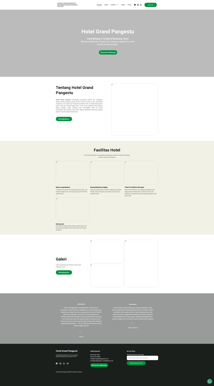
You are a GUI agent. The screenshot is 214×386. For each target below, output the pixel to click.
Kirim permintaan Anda (136, 363)
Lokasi (123, 5)
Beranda (99, 5)
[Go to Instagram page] (138, 5)
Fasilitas (113, 5)
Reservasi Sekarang (108, 52)
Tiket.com (139, 317)
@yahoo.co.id (109, 361)
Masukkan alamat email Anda (135, 354)
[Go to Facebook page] (135, 5)
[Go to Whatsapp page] (141, 5)
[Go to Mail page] (68, 363)
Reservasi (150, 5)
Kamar (106, 5)
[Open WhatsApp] (209, 381)
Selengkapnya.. (64, 119)
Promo (129, 5)
